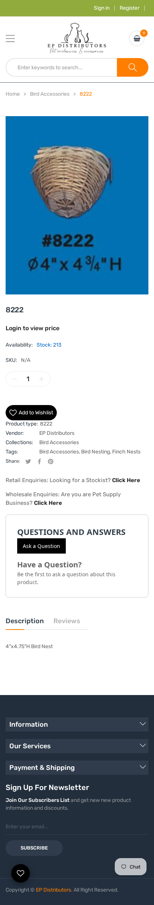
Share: (13, 461)
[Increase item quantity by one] (41, 379)
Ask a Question (41, 545)
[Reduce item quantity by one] (14, 379)
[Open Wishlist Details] (20, 873)
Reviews (66, 621)
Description (25, 621)
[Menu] (15, 38)
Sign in (102, 8)
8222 (46, 424)
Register (129, 8)
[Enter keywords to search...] (132, 67)
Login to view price (32, 328)
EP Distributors (56, 433)
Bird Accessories (59, 442)
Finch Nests (126, 452)
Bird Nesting (95, 452)
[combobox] (61, 67)
